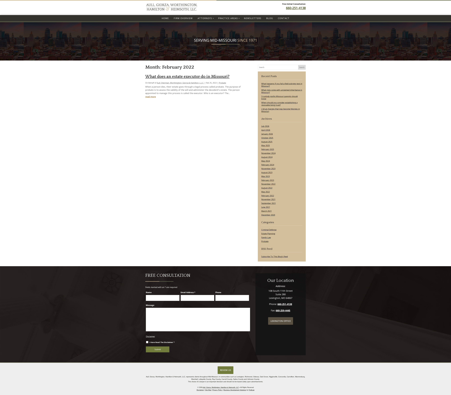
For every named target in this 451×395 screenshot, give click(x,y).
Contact (284, 18)
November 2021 (268, 199)
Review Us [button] (225, 370)
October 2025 (267, 138)
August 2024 (266, 157)
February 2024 (267, 165)
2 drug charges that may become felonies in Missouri (280, 110)
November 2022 (268, 184)
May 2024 (265, 161)
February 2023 (267, 180)
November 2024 (268, 153)
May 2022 (265, 192)
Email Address (188, 292)
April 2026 (265, 130)
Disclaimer (150, 336)
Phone (218, 292)
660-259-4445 (283, 310)
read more (150, 96)
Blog (269, 18)
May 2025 (265, 145)
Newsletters (252, 18)
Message (150, 305)
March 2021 (266, 211)
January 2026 (267, 134)
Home (165, 18)
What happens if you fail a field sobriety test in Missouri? (281, 85)
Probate (222, 83)
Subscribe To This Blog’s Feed (274, 256)
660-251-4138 (296, 8)
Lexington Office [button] (280, 321)
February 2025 (267, 149)
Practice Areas (228, 18)
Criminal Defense (268, 230)
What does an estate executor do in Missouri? (187, 76)
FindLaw (251, 390)
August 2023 (266, 172)
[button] (448, 381)
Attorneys (205, 18)
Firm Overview (183, 18)
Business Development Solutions (235, 390)
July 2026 (265, 126)
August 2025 (266, 142)
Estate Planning (268, 233)
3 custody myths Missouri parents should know (279, 97)
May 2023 (265, 176)
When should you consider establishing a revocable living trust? (279, 103)
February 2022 (267, 196)
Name (149, 292)
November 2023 (268, 168)
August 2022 (266, 188)
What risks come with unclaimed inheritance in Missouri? (281, 91)
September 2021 (268, 203)
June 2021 (265, 207)
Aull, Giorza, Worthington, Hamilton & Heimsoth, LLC (221, 387)
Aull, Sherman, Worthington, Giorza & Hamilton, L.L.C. (180, 83)
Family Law (266, 237)
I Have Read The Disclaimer (162, 342)
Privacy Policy (217, 390)
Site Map (208, 390)
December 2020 (268, 215)
